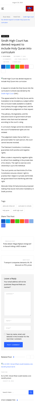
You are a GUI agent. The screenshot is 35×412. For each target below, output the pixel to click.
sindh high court (18, 210)
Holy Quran (6, 210)
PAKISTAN (4, 372)
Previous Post (10, 241)
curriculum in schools (24, 206)
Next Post (26, 260)
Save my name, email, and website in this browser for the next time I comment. (18, 336)
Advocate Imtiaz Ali (8, 206)
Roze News (6, 56)
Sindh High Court (7, 93)
